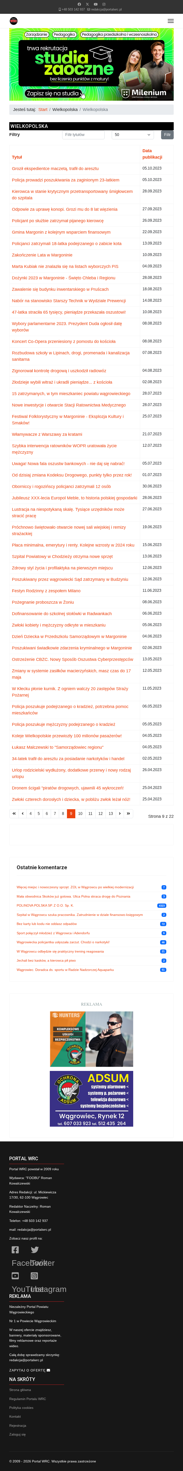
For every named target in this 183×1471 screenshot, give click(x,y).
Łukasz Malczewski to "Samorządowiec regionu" (57, 747)
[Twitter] (87, 4)
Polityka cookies (21, 1408)
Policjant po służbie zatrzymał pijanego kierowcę (58, 220)
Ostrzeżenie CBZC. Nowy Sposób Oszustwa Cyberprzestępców (72, 659)
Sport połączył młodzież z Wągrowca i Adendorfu (53, 933)
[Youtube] (96, 4)
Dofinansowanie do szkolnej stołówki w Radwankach (62, 613)
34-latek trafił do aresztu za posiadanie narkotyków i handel (68, 758)
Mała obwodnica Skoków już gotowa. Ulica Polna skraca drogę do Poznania (73, 896)
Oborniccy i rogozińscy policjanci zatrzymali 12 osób (61, 486)
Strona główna (20, 1390)
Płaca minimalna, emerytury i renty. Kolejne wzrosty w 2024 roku (73, 545)
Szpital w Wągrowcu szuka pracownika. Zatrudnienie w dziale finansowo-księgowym (80, 915)
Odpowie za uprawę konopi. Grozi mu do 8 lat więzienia (64, 209)
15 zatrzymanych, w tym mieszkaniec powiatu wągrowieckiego (71, 393)
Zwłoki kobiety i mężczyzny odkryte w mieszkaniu (59, 625)
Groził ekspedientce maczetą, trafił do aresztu (55, 168)
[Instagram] (103, 4)
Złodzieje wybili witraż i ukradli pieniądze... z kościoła (62, 382)
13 (111, 814)
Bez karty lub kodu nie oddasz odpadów (47, 924)
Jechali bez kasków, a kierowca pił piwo (46, 960)
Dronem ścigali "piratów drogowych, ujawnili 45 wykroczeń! (68, 788)
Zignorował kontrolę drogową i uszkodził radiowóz (59, 370)
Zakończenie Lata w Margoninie (42, 255)
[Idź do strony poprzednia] (23, 813)
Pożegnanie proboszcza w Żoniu (43, 602)
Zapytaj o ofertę (28, 1370)
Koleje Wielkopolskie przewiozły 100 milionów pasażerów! (67, 735)
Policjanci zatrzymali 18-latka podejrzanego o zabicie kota (67, 243)
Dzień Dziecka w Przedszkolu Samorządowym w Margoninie (69, 636)
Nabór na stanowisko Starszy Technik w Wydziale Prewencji (69, 300)
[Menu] (171, 21)
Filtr (167, 135)
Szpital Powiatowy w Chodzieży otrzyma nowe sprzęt (62, 556)
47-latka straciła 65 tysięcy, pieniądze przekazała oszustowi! (69, 312)
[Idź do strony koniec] (128, 813)
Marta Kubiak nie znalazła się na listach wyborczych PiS (65, 266)
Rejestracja (17, 1425)
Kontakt (15, 1416)
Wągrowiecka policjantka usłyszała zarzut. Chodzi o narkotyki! (63, 942)
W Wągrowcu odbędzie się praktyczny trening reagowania (60, 951)
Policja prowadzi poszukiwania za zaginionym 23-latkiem (65, 180)
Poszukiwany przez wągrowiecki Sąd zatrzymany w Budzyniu (70, 579)
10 (80, 814)
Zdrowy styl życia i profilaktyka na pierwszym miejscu (62, 568)
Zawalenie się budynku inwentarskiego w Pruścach (60, 289)
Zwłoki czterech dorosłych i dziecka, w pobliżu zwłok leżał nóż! (71, 799)
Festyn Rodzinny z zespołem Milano (46, 590)
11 (90, 814)
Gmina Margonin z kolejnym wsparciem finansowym (61, 232)
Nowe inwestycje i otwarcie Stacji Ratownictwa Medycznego (69, 405)
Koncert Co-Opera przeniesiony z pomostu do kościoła (64, 341)
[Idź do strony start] (14, 813)
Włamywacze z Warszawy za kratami (47, 434)
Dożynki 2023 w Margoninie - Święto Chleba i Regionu (63, 278)
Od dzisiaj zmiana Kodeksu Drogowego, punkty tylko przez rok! (72, 475)
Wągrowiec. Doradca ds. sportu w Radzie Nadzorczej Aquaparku (65, 970)
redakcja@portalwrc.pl (106, 9)
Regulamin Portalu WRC (27, 1399)
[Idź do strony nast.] (120, 813)
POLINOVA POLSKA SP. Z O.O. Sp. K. (45, 905)
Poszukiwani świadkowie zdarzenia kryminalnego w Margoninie (72, 648)
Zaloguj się (17, 1434)
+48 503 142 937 (73, 9)
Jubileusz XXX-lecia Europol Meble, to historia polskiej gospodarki (74, 498)
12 (100, 814)
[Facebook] (79, 4)
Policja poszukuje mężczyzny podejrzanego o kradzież (63, 724)
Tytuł (17, 157)
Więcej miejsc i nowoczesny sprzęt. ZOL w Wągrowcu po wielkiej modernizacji (75, 887)
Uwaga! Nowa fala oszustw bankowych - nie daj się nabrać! (68, 463)
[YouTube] (19, 1277)
